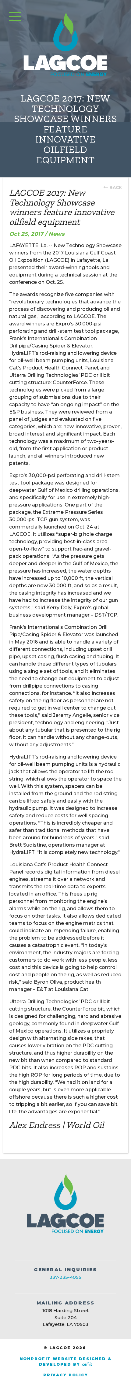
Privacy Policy (65, 1375)
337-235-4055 (65, 1277)
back (115, 187)
